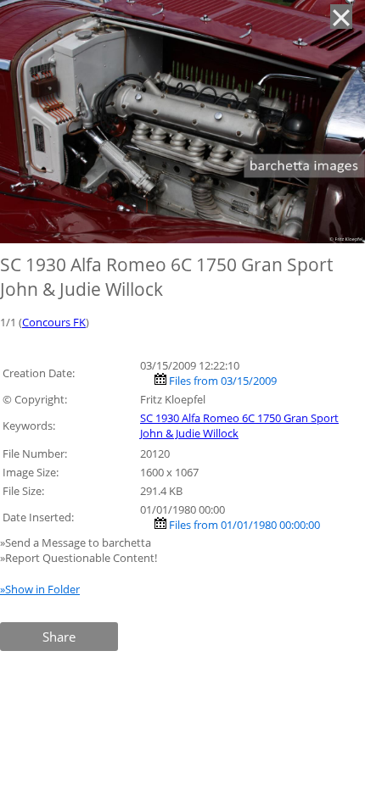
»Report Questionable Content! (78, 557)
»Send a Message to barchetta (77, 542)
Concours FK (54, 322)
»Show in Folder (40, 589)
